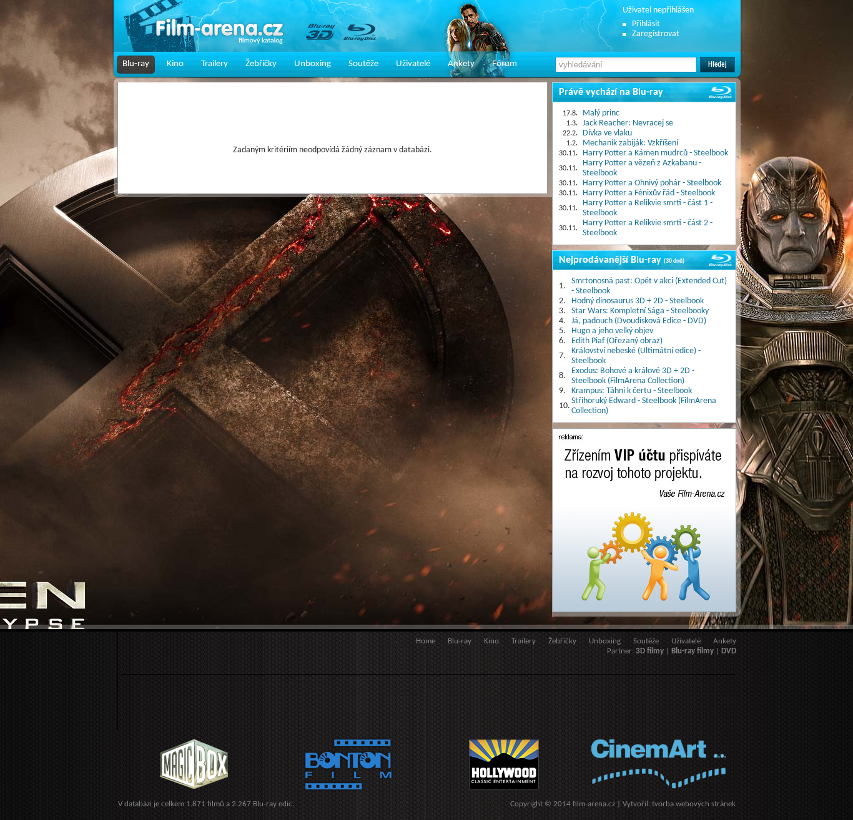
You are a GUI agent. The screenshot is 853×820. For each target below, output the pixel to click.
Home (425, 641)
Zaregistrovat (655, 34)
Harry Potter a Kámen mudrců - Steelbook (655, 153)
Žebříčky (261, 64)
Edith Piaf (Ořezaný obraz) (617, 341)
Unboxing (312, 64)
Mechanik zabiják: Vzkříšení (630, 143)
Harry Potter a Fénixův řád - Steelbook (649, 193)
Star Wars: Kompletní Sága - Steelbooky (640, 311)
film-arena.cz (594, 804)
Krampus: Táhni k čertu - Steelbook (631, 391)
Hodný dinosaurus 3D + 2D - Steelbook (637, 301)
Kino (175, 64)
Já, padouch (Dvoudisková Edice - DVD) (638, 321)
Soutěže (363, 64)
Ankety (461, 64)
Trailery (214, 64)
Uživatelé (413, 64)
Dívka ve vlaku (607, 133)
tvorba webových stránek (694, 804)
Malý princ (601, 113)
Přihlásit (646, 24)
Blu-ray (135, 64)
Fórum (504, 64)
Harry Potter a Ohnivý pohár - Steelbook (652, 183)
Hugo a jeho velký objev (612, 331)
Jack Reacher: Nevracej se (628, 123)
